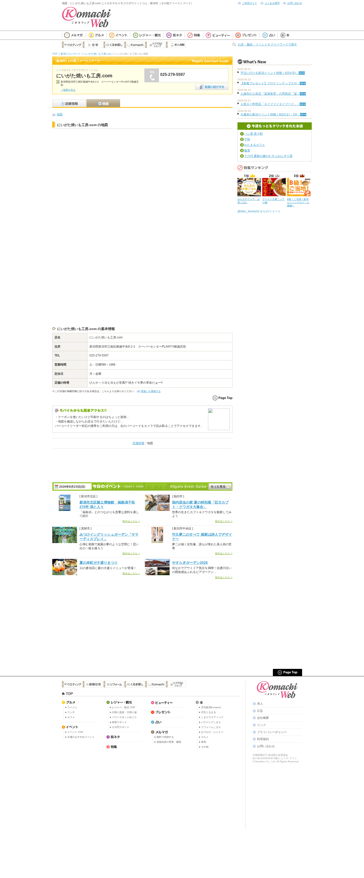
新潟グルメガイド (70, 53)
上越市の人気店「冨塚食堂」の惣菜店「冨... (269, 93)
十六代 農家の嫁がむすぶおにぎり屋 (268, 156)
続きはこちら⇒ (131, 521)
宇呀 (247, 139)
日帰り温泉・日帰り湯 (124, 712)
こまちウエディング (212, 717)
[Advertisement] (142, 143)
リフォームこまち (211, 727)
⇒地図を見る (68, 89)
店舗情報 (138, 443)
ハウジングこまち (211, 722)
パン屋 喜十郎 (253, 133)
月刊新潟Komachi (211, 707)
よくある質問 (272, 3)
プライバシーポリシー (272, 732)
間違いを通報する (151, 391)
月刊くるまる (208, 712)
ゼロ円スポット (120, 727)
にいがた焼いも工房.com (97, 53)
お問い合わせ (294, 3)
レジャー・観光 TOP (123, 707)
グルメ (204, 737)
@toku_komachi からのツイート (259, 211)
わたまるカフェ (254, 145)
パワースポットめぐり (124, 717)
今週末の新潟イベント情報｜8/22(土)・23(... (270, 114)
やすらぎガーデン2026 (190, 563)
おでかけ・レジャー (212, 732)
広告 (260, 711)
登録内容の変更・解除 (168, 742)
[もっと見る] (220, 486)
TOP (54, 53)
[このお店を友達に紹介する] (212, 85)
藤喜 (247, 150)
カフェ (71, 717)
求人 (260, 703)
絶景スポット (119, 722)
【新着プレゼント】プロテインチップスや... (269, 83)
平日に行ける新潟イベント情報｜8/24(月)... (269, 73)
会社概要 (263, 718)
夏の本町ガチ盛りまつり (98, 563)
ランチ (71, 712)
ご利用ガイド (249, 3)
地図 (60, 114)
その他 (204, 747)
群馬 (203, 742)
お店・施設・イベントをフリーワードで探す (267, 44)
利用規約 (263, 739)
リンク (261, 725)
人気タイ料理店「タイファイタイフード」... (269, 104)
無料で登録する (165, 737)
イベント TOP (75, 732)
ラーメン (72, 707)
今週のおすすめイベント (81, 737)
